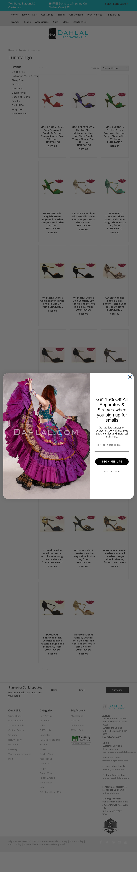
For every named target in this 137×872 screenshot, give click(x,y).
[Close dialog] (130, 377)
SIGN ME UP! (112, 461)
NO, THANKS (112, 472)
